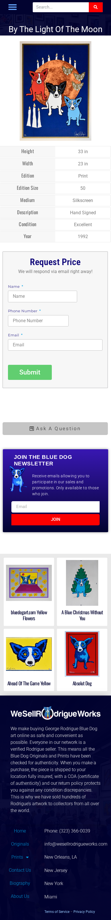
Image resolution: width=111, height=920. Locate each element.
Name (14, 287)
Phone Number (23, 311)
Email (14, 335)
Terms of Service (56, 912)
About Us (20, 896)
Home (20, 831)
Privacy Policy (84, 912)
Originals (20, 844)
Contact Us (20, 870)
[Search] (96, 7)
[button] (12, 7)
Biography (20, 883)
